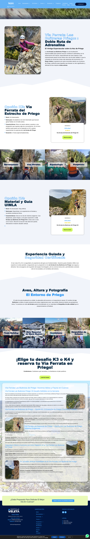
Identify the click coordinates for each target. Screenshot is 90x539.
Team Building (11, 333)
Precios (64, 4)
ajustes (46, 537)
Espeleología (56, 164)
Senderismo (49, 3)
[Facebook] (63, 512)
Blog (68, 4)
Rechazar (62, 537)
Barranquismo (25, 3)
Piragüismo (58, 3)
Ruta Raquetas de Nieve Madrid (34, 333)
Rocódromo (65, 3)
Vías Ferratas (33, 164)
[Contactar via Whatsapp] (87, 537)
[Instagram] (65, 512)
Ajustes (69, 537)
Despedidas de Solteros (78, 333)
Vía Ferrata (34, 3)
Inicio (19, 3)
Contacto (73, 4)
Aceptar (54, 537)
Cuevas (42, 3)
